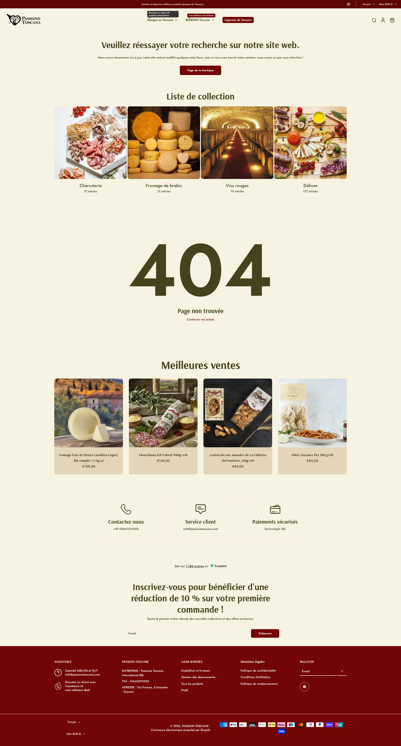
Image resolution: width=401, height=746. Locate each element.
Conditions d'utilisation (255, 677)
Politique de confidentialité (258, 671)
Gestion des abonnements (198, 677)
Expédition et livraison (195, 671)
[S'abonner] (342, 671)
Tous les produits (192, 684)
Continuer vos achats (200, 319)
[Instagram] (348, 4)
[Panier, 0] (392, 20)
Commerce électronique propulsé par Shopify (180, 730)
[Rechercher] (373, 20)
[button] (81, 661)
